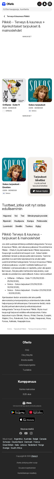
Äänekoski (18, 318)
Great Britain (8, 445)
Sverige (6, 448)
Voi (15, 215)
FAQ (27, 350)
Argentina (18, 439)
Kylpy (38, 226)
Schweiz (6, 442)
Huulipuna (19, 221)
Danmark (28, 442)
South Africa (16, 448)
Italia (17, 445)
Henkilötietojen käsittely (27, 473)
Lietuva (23, 445)
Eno (11, 318)
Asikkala (12, 321)
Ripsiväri (7, 221)
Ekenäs (40, 315)
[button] (44, 4)
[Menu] (50, 4)
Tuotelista (27, 370)
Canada (42, 439)
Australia (27, 439)
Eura (26, 318)
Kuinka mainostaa (27, 389)
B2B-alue (27, 394)
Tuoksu (29, 226)
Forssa (5, 321)
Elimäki (19, 315)
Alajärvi (5, 318)
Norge (41, 445)
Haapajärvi (22, 321)
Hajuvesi (7, 215)
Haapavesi (40, 318)
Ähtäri (33, 315)
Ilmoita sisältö (27, 360)
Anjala (32, 318)
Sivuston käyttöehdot (27, 468)
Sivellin (18, 226)
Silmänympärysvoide (37, 215)
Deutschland (17, 442)
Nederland (32, 445)
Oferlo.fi (34, 456)
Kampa (30, 221)
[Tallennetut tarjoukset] (39, 4)
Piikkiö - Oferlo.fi (9, 250)
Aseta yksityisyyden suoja (27, 462)
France (37, 442)
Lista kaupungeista (27, 365)
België (35, 439)
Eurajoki (47, 315)
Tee (22, 215)
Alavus (26, 315)
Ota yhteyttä (27, 355)
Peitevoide (42, 221)
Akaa (48, 318)
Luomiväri (7, 226)
